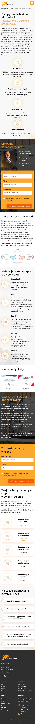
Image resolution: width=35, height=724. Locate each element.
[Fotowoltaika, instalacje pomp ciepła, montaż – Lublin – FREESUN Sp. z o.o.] (7, 3)
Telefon (5, 181)
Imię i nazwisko (8, 173)
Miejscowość (7, 189)
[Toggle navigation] (32, 3)
